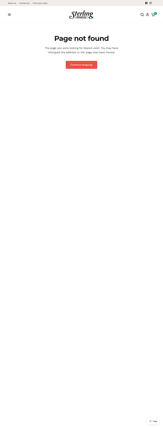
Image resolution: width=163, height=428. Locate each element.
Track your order (40, 3)
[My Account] (147, 14)
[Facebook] (146, 3)
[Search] (142, 14)
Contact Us (24, 3)
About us (12, 3)
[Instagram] (151, 3)
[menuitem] (13, 3)
